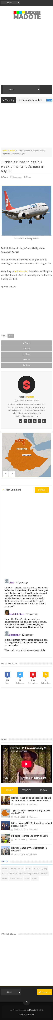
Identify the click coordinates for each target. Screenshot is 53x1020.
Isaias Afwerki (16, 878)
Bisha (13, 868)
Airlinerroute (20, 271)
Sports (35, 878)
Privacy (22, 1014)
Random (43, 790)
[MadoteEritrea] (20, 421)
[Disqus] (26, 535)
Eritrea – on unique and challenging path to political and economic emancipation (31, 799)
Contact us (45, 992)
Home (5, 150)
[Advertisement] (26, 53)
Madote (32, 1010)
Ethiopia (43, 100)
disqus (41, 490)
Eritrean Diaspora (9, 873)
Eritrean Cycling (40, 868)
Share (27, 348)
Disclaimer (30, 1014)
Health (4, 878)
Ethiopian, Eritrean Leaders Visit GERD (29, 836)
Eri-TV (20, 868)
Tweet (27, 343)
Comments (26, 790)
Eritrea (28, 868)
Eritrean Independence (29, 873)
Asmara (5, 868)
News (12, 150)
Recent (9, 790)
